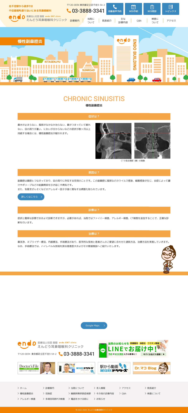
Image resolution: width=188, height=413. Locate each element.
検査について (155, 20)
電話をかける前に (80, 398)
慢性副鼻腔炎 (26, 393)
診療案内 (74, 20)
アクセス (171, 20)
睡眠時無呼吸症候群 (81, 393)
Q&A (139, 20)
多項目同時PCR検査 (55, 398)
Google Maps (92, 325)
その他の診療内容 (105, 393)
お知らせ (100, 398)
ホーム (23, 388)
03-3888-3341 (79, 354)
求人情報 (100, 388)
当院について (90, 20)
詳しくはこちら (29, 196)
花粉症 (48, 393)
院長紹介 (107, 20)
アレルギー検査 (27, 398)
